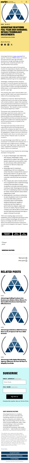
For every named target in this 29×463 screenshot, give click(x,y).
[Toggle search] (22, 2)
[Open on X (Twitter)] (11, 45)
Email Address (12, 379)
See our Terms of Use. (22, 401)
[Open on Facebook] (5, 45)
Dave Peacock (16, 234)
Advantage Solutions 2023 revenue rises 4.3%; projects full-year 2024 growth (14, 331)
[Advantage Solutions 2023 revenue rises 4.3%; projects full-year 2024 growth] (14, 316)
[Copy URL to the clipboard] (2, 45)
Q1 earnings (24, 234)
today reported (17, 56)
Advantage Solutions (7, 234)
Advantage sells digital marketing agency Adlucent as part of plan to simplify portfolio (14, 361)
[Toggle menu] (26, 2)
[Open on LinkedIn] (8, 45)
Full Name (10, 387)
